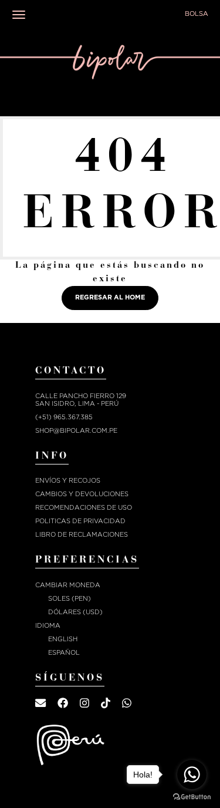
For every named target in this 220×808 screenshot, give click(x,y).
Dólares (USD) (75, 612)
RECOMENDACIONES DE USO (83, 507)
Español (64, 652)
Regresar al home (110, 297)
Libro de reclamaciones (81, 534)
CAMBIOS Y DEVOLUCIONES (81, 494)
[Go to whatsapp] (192, 774)
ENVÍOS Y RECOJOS (67, 480)
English (62, 639)
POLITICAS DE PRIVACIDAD (80, 521)
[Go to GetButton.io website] (192, 796)
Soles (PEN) (69, 598)
